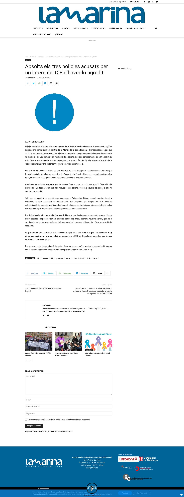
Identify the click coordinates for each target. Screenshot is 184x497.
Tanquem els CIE (47, 258)
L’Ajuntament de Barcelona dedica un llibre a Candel (43, 289)
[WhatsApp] (39, 83)
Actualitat (52, 28)
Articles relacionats (34, 327)
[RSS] (153, 1)
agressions (59, 258)
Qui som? (59, 34)
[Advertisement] (92, 47)
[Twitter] (157, 1)
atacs (68, 258)
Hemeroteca (98, 28)
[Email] (50, 83)
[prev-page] (26, 360)
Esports (58, 350)
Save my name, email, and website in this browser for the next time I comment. (59, 420)
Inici (26, 57)
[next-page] (30, 360)
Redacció (31, 77)
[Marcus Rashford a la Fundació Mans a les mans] (68, 341)
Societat (41, 57)
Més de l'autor (50, 327)
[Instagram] (149, 1)
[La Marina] (92, 14)
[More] (108, 273)
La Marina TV (115, 28)
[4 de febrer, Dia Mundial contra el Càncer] (98, 341)
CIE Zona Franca (92, 258)
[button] (156, 28)
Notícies (37, 28)
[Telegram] (44, 83)
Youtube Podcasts (42, 34)
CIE (38, 258)
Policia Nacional (78, 258)
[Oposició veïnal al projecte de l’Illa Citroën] (38, 341)
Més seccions (79, 28)
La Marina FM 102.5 (135, 28)
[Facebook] (144, 1)
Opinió (65, 28)
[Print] (56, 83)
